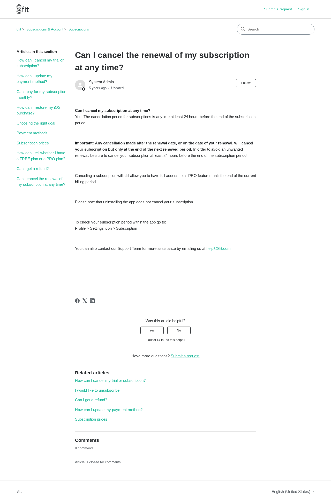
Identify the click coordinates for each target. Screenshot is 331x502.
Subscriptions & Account (44, 29)
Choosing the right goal (36, 123)
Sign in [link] (303, 9)
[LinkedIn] (92, 300)
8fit (19, 29)
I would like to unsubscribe (97, 390)
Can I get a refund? (33, 168)
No (179, 330)
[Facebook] (77, 300)
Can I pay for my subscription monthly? (41, 94)
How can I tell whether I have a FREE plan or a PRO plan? (41, 156)
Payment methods (32, 133)
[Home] (23, 9)
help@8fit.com (218, 248)
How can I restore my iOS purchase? (39, 110)
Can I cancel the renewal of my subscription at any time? (41, 181)
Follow (246, 83)
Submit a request (278, 9)
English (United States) (291, 491)
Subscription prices (33, 143)
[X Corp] (84, 300)
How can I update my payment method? (34, 79)
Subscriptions (79, 29)
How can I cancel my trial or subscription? (40, 63)
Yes (152, 330)
